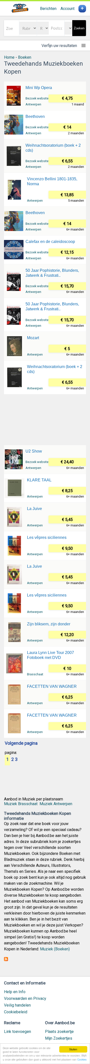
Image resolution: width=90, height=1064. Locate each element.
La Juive (34, 509)
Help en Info (15, 991)
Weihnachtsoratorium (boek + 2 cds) (53, 147)
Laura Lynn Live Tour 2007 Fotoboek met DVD (50, 655)
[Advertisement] (45, 419)
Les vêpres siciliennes (46, 537)
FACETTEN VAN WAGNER (52, 686)
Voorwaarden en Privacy (25, 998)
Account (67, 8)
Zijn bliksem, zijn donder (48, 624)
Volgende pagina (21, 743)
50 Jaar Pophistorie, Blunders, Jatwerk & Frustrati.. (52, 273)
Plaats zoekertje (59, 1031)
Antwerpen (33, 104)
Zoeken (79, 28)
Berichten (48, 8)
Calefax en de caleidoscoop (50, 241)
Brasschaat (35, 674)
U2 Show (34, 451)
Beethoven (35, 116)
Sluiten (73, 1049)
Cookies (81, 1059)
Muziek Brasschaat (21, 803)
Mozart (33, 338)
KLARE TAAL (39, 480)
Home (9, 57)
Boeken (24, 57)
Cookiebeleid (15, 1012)
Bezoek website (37, 98)
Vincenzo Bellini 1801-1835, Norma (52, 181)
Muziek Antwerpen (56, 803)
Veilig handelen (17, 1005)
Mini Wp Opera (39, 88)
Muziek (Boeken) (55, 949)
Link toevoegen (17, 1031)
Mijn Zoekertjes (58, 1038)
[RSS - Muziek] (6, 959)
